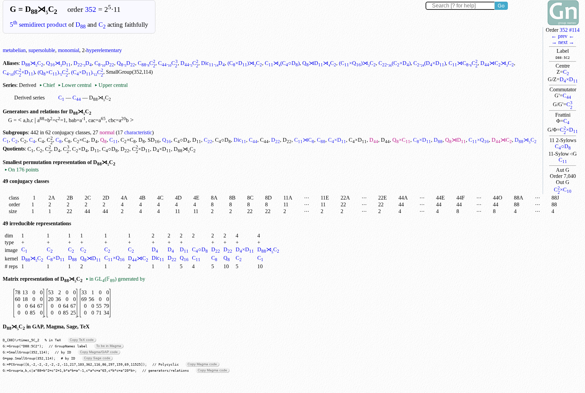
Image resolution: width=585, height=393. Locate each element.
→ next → (562, 42)
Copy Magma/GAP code (99, 352)
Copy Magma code (202, 364)
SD (153, 140)
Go (501, 5)
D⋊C (32, 63)
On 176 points (21, 169)
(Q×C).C (53, 72)
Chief (47, 85)
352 (90, 9)
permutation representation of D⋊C (69, 162)
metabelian (14, 50)
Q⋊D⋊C (319, 63)
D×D (569, 79)
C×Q (479, 140)
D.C (189, 63)
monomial (68, 50)
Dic (240, 140)
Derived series (29, 97)
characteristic (138, 132)
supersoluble (41, 50)
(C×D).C (87, 72)
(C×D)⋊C (245, 63)
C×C (562, 189)
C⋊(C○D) (282, 63)
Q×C (401, 140)
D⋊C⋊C (497, 63)
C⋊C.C (463, 63)
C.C (146, 63)
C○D (563, 146)
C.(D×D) (429, 63)
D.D (82, 63)
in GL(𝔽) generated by (115, 279)
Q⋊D (58, 63)
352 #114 (570, 30)
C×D (569, 130)
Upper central (110, 85)
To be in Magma (108, 346)
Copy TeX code (82, 340)
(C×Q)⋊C (357, 63)
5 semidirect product (38, 24)
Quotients (14, 149)
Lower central (74, 85)
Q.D (126, 63)
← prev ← (562, 36)
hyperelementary (104, 50)
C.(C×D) (394, 63)
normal (107, 132)
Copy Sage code (97, 358)
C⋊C (304, 140)
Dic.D (213, 63)
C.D (104, 63)
